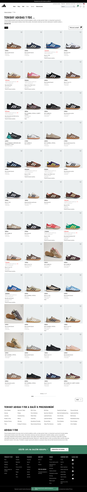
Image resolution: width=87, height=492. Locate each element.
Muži (14, 6)
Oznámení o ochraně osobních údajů (44, 489)
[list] (36, 28)
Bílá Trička (33, 410)
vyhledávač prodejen (56, 3)
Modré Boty (33, 415)
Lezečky (59, 424)
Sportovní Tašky (21, 410)
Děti (23, 6)
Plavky (19, 413)
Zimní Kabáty (7, 410)
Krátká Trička (7, 418)
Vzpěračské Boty (74, 413)
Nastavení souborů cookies (20, 489)
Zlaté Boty (33, 418)
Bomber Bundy (8, 421)
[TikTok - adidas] (77, 475)
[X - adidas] (77, 468)
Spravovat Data (29, 489)
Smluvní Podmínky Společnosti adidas (61, 489)
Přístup (70, 489)
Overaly (6, 413)
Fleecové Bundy (74, 410)
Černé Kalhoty (34, 413)
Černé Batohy (60, 421)
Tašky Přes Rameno (48, 424)
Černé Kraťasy (73, 421)
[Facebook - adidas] (77, 460)
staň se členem (79, 3)
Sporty (32, 6)
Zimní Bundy (60, 415)
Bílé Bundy (73, 415)
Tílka (5, 424)
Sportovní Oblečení (48, 413)
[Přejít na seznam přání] (80, 6)
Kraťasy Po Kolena (22, 424)
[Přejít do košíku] (83, 6)
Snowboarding (21, 415)
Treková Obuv (60, 418)
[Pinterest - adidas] (77, 471)
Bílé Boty (46, 410)
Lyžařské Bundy (48, 415)
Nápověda (63, 3)
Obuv (27, 6)
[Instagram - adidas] (77, 464)
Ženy (19, 6)
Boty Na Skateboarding (62, 413)
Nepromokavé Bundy (36, 424)
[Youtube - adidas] (77, 479)
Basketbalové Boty (74, 418)
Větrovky (20, 421)
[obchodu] (4, 6)
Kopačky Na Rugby (61, 410)
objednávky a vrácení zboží (70, 3)
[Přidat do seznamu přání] (21, 32)
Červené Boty (47, 421)
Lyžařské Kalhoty (48, 418)
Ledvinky (6, 415)
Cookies (34, 489)
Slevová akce (39, 6)
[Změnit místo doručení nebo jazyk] (84, 4)
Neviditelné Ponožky (35, 421)
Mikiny (19, 418)
